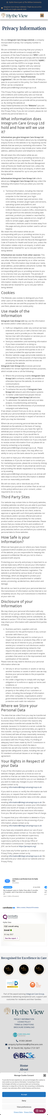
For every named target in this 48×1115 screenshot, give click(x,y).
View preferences (24, 1107)
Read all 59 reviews (33, 907)
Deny (24, 1101)
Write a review (21, 907)
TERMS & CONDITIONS (24, 1024)
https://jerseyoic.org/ (27, 846)
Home (24, 1065)
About (24, 1069)
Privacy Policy (18, 1112)
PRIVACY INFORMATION (24, 1019)
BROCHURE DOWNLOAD (24, 1027)
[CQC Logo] (10, 919)
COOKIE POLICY (24, 1022)
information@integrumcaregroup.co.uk (25, 787)
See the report (10, 938)
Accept (24, 1094)
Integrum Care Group (35, 994)
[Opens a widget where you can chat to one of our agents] (39, 1111)
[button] (45, 1075)
